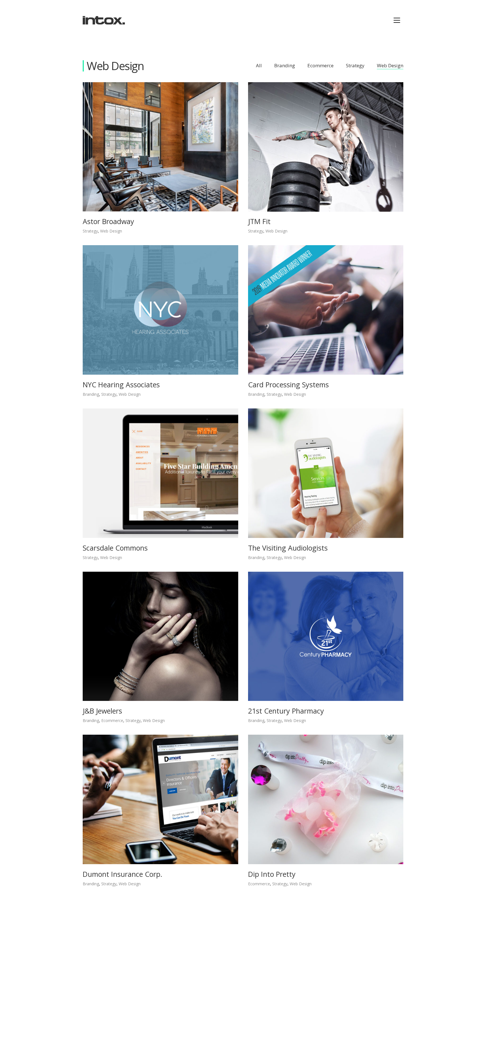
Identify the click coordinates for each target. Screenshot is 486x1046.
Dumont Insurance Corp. (122, 874)
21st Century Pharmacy (286, 711)
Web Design (390, 65)
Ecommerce (320, 65)
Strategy (355, 65)
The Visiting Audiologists (288, 548)
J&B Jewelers (102, 711)
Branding (284, 65)
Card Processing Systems (288, 384)
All (259, 65)
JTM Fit (259, 221)
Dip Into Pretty (272, 874)
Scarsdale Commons (115, 548)
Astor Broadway (108, 221)
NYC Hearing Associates (121, 384)
